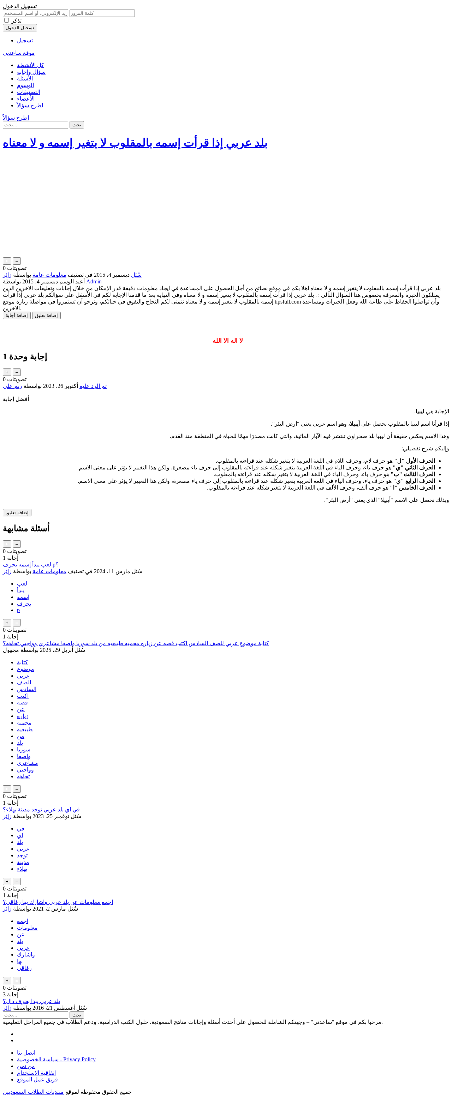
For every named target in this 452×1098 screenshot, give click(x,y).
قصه (22, 703)
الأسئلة (25, 79)
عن (21, 709)
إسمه (23, 597)
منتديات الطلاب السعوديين (33, 1092)
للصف (24, 682)
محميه (24, 723)
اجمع (22, 921)
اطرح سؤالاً (30, 105)
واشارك (26, 955)
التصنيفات (28, 92)
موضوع (25, 669)
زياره (23, 716)
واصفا (24, 756)
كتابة (22, 662)
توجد (22, 855)
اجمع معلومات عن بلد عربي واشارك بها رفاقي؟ (58, 902)
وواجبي (25, 770)
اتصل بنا (26, 1053)
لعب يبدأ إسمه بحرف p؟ (31, 565)
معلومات (27, 928)
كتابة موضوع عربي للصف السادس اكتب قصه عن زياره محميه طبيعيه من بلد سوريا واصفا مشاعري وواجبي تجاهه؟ (136, 643)
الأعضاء (26, 99)
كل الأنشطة (30, 65)
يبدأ (20, 590)
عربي (23, 676)
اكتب (23, 696)
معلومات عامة (49, 275)
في (20, 829)
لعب (22, 584)
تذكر (16, 21)
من (20, 736)
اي (20, 835)
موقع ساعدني (19, 53)
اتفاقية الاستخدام (36, 1073)
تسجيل (25, 40)
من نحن (26, 1066)
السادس (26, 689)
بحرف (24, 604)
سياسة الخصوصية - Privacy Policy (56, 1059)
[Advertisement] (226, 206)
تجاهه (23, 776)
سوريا (23, 749)
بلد (20, 743)
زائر (7, 571)
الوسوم (25, 85)
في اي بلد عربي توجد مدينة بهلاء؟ (41, 809)
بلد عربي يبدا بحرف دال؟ (31, 1001)
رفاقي (24, 968)
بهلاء (22, 869)
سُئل (136, 275)
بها (20, 961)
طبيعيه (25, 729)
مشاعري (27, 763)
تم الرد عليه (93, 386)
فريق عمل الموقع (37, 1079)
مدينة (23, 862)
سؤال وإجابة (31, 72)
